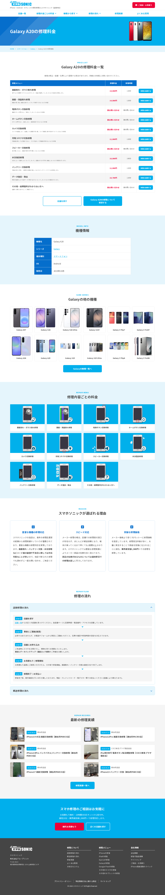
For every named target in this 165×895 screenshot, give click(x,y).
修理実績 (119, 13)
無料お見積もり (69, 826)
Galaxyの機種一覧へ (82, 368)
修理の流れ (94, 13)
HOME (12, 49)
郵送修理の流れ (21, 690)
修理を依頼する (146, 91)
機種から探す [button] (69, 13)
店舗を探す (62, 201)
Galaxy (32, 49)
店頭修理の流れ (21, 607)
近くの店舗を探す (98, 826)
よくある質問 (143, 13)
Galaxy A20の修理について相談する (102, 201)
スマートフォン (22, 49)
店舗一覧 (22, 13)
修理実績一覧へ (82, 785)
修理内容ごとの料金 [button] (45, 13)
